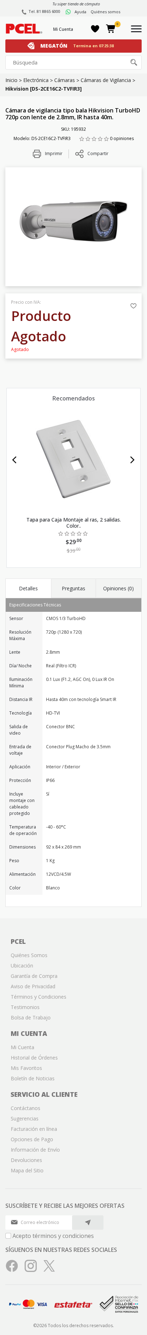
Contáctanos (25, 1108)
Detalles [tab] (28, 588)
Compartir (97, 153)
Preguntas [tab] (73, 588)
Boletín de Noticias (33, 1078)
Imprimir (53, 153)
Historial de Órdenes (34, 1057)
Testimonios (25, 1007)
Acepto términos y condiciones (53, 1236)
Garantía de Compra (34, 976)
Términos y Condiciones (38, 996)
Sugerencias (25, 1118)
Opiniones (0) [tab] (118, 588)
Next (132, 460)
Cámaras (64, 80)
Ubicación (22, 965)
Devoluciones (26, 1160)
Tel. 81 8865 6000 (44, 11)
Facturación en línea (34, 1128)
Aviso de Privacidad (33, 986)
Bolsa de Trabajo (31, 1017)
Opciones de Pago (32, 1139)
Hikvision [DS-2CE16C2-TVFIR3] (43, 88)
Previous (14, 460)
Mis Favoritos (26, 1068)
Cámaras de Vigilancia (106, 80)
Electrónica (36, 80)
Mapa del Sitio (27, 1170)
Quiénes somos (105, 11)
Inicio (11, 80)
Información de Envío (35, 1149)
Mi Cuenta (63, 29)
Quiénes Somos (29, 955)
